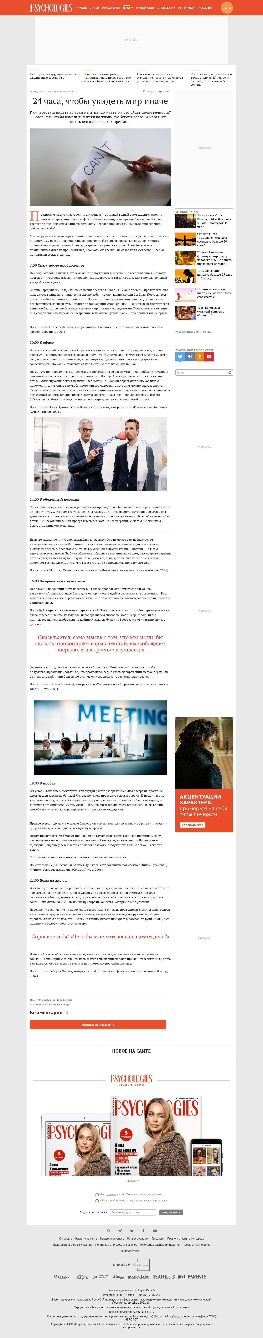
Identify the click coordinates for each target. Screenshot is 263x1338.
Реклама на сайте (86, 1238)
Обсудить (152, 91)
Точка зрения (111, 7)
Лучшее (82, 7)
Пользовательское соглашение (72, 1244)
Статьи (94, 7)
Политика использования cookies (116, 1244)
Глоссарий (205, 7)
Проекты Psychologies (196, 1244)
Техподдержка (130, 1251)
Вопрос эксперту (137, 1238)
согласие (111, 1194)
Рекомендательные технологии (160, 1244)
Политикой (109, 1200)
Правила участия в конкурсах (185, 1238)
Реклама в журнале (112, 1238)
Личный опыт (145, 7)
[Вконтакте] (131, 1230)
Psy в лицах (186, 7)
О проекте (65, 1238)
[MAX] (108, 1230)
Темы (126, 7)
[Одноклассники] (143, 1230)
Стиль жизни (166, 7)
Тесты (227, 7)
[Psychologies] (51, 8)
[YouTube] (155, 1230)
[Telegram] (119, 1230)
